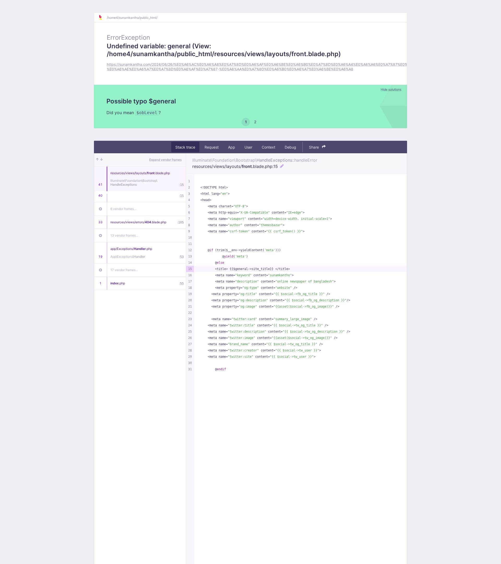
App (231, 147)
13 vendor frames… (124, 235)
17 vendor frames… (124, 270)
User (248, 147)
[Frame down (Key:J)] (101, 159)
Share (314, 147)
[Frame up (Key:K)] (97, 159)
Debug (290, 147)
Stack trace (185, 147)
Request (212, 147)
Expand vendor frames (165, 160)
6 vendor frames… (123, 209)
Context (268, 147)
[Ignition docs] (102, 17)
